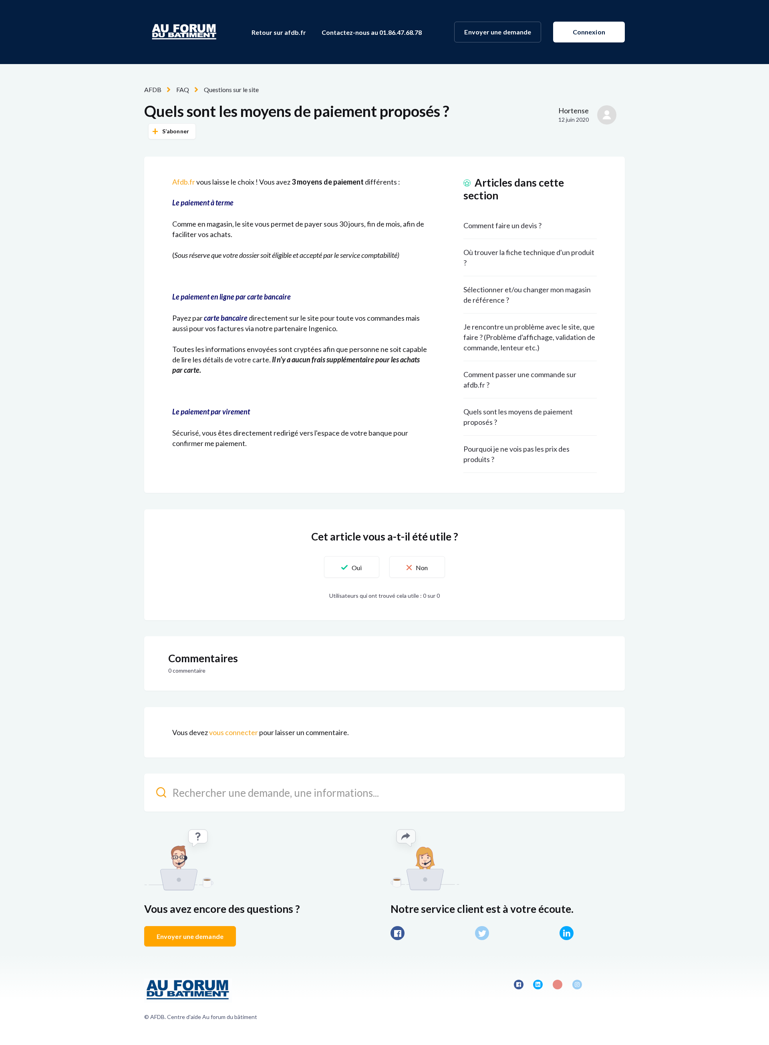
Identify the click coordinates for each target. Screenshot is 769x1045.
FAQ (182, 89)
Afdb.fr (183, 181)
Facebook (398, 933)
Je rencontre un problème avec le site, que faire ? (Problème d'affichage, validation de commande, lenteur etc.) (529, 337)
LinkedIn (567, 933)
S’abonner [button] (175, 131)
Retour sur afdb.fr (279, 32)
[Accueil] (184, 32)
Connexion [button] (589, 32)
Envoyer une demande (497, 32)
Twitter (482, 933)
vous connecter (233, 732)
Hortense (573, 110)
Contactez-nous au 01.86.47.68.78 (372, 32)
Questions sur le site (231, 89)
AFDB (152, 89)
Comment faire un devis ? (502, 225)
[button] (351, 567)
